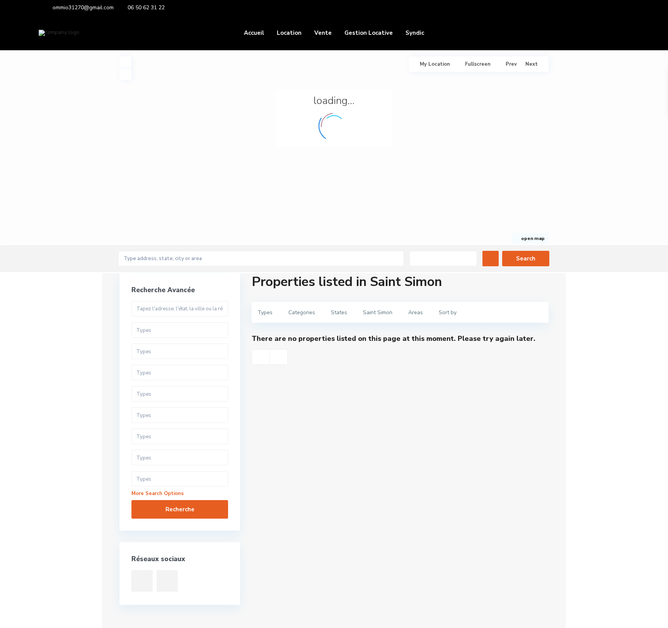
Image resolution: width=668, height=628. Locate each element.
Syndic (415, 33)
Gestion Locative (368, 33)
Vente (323, 33)
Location (289, 33)
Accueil (254, 33)
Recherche (179, 509)
